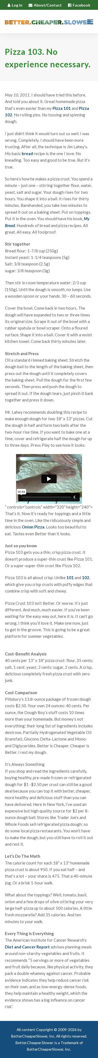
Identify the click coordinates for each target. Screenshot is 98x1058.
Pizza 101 (62, 108)
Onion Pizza (33, 526)
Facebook (81, 5)
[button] (90, 21)
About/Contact (48, 5)
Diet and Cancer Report (27, 946)
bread (27, 153)
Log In (17, 5)
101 (70, 577)
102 (85, 577)
